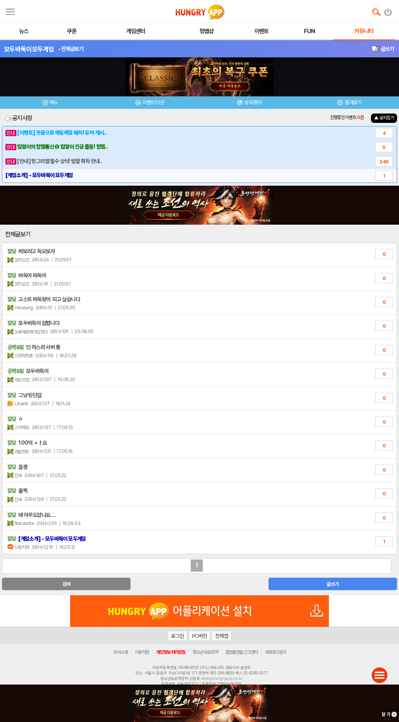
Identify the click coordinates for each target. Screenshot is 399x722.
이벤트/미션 (153, 102)
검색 (66, 584)
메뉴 (53, 102)
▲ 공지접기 (384, 118)
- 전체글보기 (70, 49)
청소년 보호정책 (205, 652)
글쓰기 (387, 49)
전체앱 (221, 636)
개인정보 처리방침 (170, 652)
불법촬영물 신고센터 (241, 652)
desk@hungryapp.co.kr (222, 678)
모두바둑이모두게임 (29, 49)
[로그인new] (388, 10)
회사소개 (120, 652)
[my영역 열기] (10, 10)
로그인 (177, 636)
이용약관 (142, 652)
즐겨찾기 (352, 102)
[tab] (50, 103)
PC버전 (199, 636)
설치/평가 (252, 102)
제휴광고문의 (275, 652)
